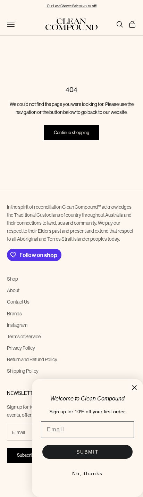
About (13, 290)
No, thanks (87, 473)
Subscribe (26, 455)
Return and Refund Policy (32, 359)
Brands (14, 313)
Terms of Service (24, 336)
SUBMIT (87, 452)
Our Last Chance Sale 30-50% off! (71, 6)
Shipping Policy (23, 371)
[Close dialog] (134, 387)
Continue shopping (71, 132)
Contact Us (18, 302)
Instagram (17, 325)
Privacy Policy (21, 348)
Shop (12, 279)
